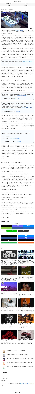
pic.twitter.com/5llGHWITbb (15, 138)
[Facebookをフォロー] (9, 238)
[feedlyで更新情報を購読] (9, 242)
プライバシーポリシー (5, 378)
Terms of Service (30, 383)
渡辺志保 (8, 221)
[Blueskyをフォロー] (26, 236)
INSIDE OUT (3, 221)
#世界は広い (29, 107)
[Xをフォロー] (9, 236)
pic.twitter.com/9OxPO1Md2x (22, 95)
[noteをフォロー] (26, 240)
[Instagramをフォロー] (26, 238)
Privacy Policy (22, 383)
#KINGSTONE (24, 107)
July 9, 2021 (12, 63)
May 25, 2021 (18, 141)
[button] (23, 231)
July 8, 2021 (17, 111)
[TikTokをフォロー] (9, 240)
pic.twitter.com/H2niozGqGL (27, 61)
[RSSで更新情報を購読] (26, 242)
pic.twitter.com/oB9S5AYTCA (7, 109)
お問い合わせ (3, 380)
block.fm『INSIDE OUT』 (19, 30)
